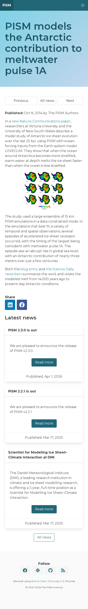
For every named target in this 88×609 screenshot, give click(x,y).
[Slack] (37, 570)
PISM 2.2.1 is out (22, 391)
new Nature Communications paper (41, 121)
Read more (44, 362)
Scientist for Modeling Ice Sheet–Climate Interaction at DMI (37, 454)
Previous (21, 101)
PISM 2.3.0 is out (22, 330)
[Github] (50, 570)
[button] (82, 5)
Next (70, 101)
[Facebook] (25, 570)
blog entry (29, 269)
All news (47, 101)
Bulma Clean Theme (43, 581)
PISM (6, 5)
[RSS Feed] (63, 570)
